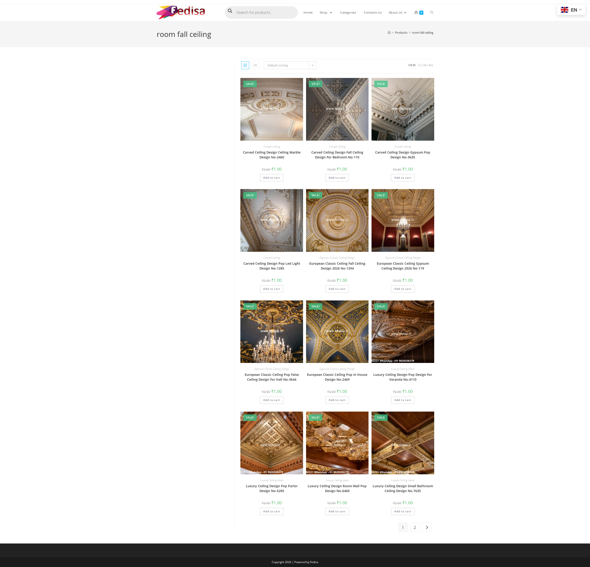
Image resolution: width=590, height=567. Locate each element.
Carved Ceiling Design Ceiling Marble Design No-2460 (272, 154)
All (431, 65)
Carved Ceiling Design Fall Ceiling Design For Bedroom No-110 (337, 154)
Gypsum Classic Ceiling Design (337, 258)
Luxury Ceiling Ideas (402, 369)
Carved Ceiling (271, 146)
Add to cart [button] (271, 178)
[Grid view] (245, 65)
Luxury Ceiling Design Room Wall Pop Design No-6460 (337, 488)
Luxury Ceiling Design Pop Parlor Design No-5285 (272, 488)
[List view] (255, 65)
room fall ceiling (422, 32)
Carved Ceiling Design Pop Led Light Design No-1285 (271, 265)
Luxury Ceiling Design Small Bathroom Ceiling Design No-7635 (403, 488)
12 (419, 65)
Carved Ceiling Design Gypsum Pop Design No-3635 (402, 154)
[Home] (389, 32)
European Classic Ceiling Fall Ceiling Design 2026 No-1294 (337, 265)
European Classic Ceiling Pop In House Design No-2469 (337, 377)
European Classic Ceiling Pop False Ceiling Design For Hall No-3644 (272, 377)
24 (424, 65)
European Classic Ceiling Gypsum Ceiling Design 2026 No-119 (403, 265)
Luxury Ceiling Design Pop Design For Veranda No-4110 (402, 377)
